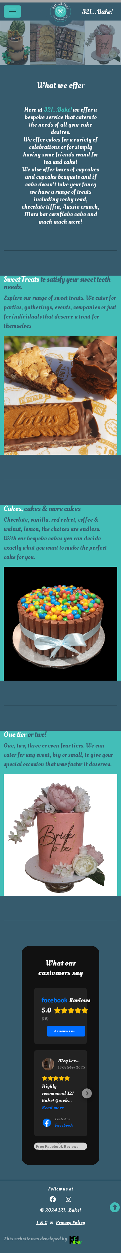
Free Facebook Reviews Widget (57, 1147)
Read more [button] (53, 1107)
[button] (34, 1093)
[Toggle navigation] (12, 11)
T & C (41, 1222)
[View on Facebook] (48, 1064)
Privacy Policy (70, 1222)
